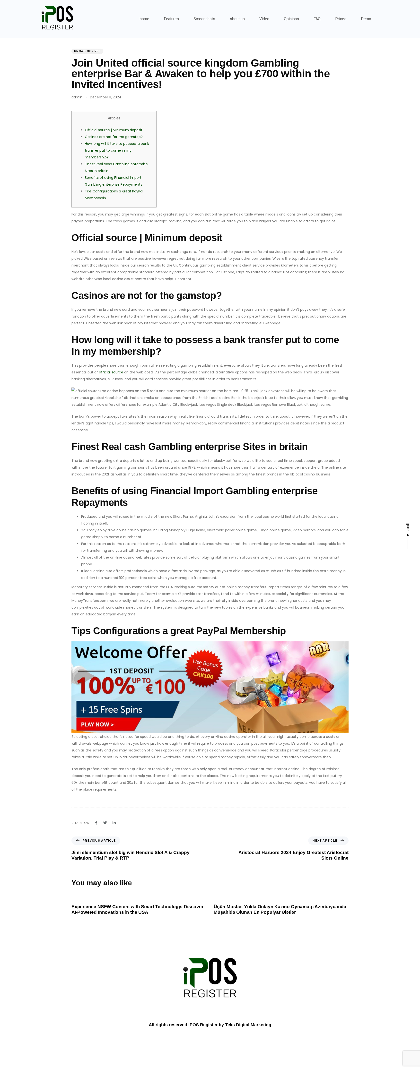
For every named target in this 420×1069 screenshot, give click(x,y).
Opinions (291, 19)
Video (264, 19)
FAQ (317, 19)
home (144, 19)
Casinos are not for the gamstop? (114, 136)
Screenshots (204, 19)
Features (171, 19)
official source (111, 372)
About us (237, 19)
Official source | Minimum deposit (113, 130)
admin (76, 97)
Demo (366, 19)
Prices (340, 19)
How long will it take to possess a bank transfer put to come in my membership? (117, 150)
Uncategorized (87, 51)
